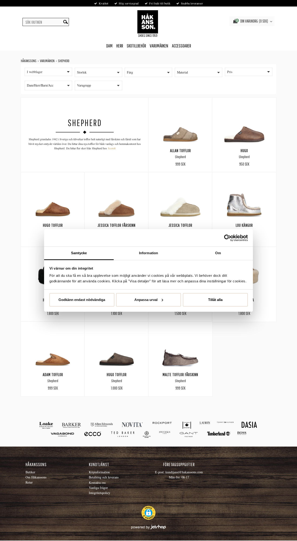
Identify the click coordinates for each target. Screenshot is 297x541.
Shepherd (63, 61)
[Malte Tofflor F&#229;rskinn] (180, 348)
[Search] (65, 22)
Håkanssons (28, 61)
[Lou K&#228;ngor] (244, 199)
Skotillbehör (136, 45)
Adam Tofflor (53, 374)
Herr (119, 45)
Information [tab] (148, 253)
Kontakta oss (97, 482)
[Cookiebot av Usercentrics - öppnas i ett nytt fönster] (227, 237)
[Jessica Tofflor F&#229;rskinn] (116, 199)
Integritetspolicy (99, 493)
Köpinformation (99, 472)
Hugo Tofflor (53, 225)
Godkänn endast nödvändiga (81, 300)
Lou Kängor (244, 225)
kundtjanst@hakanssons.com (184, 472)
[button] (98, 72)
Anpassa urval (146, 300)
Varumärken (159, 45)
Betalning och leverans (104, 477)
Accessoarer (181, 45)
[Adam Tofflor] (52, 348)
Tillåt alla (215, 300)
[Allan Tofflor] (180, 124)
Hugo (244, 150)
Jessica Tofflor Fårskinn (117, 225)
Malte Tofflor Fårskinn (180, 374)
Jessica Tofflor (180, 225)
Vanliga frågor (98, 487)
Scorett (112, 148)
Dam (109, 45)
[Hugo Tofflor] (52, 199)
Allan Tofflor (180, 150)
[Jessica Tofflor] (180, 199)
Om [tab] (218, 253)
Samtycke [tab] (79, 253)
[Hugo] (244, 124)
